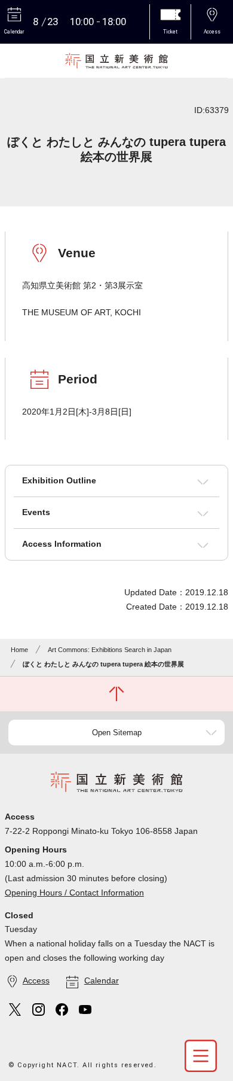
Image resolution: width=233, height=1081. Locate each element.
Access (36, 980)
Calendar (101, 980)
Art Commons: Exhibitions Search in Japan (109, 649)
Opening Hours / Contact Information (74, 892)
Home (19, 649)
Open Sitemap (117, 732)
